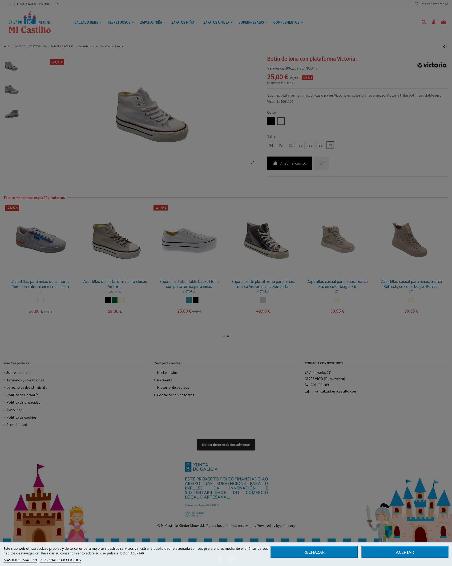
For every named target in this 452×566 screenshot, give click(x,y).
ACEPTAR (405, 552)
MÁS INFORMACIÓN (20, 560)
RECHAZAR (314, 552)
